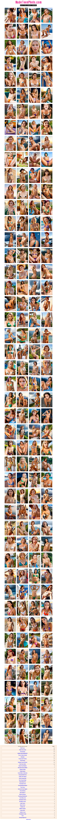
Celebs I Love (22, 812)
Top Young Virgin (22, 780)
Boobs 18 (23, 806)
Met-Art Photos (22, 794)
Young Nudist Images (22, 785)
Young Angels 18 (22, 817)
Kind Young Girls (22, 778)
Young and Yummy (23, 758)
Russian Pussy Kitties (22, 767)
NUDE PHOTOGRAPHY (23, 753)
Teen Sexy (22, 787)
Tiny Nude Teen (22, 783)
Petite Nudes (22, 771)
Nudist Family (22, 769)
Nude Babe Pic (22, 781)
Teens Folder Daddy (22, 755)
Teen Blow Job (22, 797)
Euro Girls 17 (22, 792)
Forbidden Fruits (22, 813)
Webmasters (28, 819)
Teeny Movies (22, 790)
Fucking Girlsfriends (22, 796)
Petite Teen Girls (22, 749)
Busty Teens (22, 805)
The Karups (22, 751)
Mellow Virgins (23, 808)
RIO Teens (22, 748)
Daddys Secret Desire (22, 762)
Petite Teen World (22, 776)
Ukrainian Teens (22, 799)
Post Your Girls (22, 764)
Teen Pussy (22, 760)
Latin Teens (22, 803)
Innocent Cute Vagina (22, 789)
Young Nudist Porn (23, 774)
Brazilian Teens (22, 801)
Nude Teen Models (23, 765)
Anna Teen (22, 810)
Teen (23, 815)
